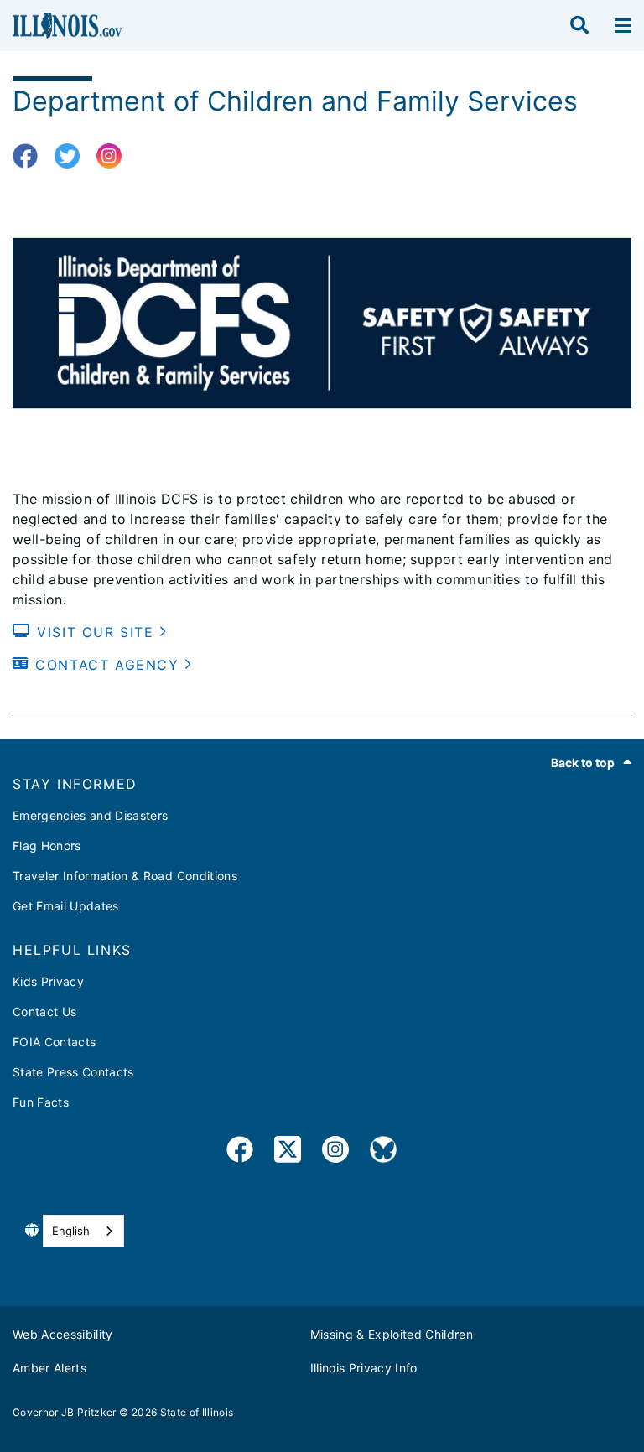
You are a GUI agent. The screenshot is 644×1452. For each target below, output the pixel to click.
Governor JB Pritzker (65, 1412)
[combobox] (83, 1231)
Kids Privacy (48, 981)
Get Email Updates (66, 906)
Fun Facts (41, 1102)
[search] (579, 26)
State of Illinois (197, 1412)
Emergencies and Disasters (91, 815)
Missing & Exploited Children (392, 1334)
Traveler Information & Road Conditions (125, 876)
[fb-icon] (31, 156)
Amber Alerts (49, 1368)
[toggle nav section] (622, 26)
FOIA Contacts (54, 1042)
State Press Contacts (73, 1072)
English (71, 1230)
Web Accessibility (63, 1334)
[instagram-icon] (115, 156)
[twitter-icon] (73, 156)
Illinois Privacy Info (364, 1368)
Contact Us (44, 1011)
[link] (239, 1152)
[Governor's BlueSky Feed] (383, 1152)
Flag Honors (47, 845)
